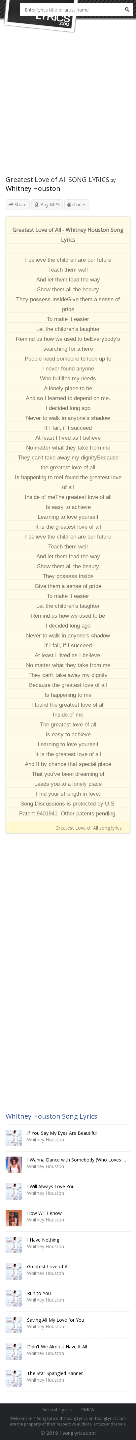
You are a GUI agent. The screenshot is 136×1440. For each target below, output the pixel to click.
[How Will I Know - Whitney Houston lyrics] (14, 1218)
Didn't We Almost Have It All (57, 1346)
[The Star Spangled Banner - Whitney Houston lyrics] (14, 1378)
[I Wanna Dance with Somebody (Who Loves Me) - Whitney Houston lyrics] (14, 1165)
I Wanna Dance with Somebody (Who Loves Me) (79, 1160)
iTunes (78, 204)
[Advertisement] (68, 107)
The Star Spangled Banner (55, 1373)
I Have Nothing (43, 1240)
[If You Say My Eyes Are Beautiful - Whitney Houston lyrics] (14, 1138)
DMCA (87, 1409)
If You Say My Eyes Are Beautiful (62, 1133)
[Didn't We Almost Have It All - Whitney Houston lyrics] (14, 1351)
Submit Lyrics (57, 1409)
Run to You (39, 1293)
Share (20, 204)
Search (127, 9)
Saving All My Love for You (55, 1320)
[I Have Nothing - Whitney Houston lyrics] (14, 1245)
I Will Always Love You (51, 1186)
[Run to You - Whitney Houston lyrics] (14, 1298)
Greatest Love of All (48, 1266)
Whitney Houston (33, 188)
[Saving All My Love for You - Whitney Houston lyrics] (14, 1325)
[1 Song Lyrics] (41, 16)
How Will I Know (44, 1213)
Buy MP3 (49, 204)
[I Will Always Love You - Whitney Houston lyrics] (14, 1191)
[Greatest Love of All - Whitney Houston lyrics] (14, 1271)
